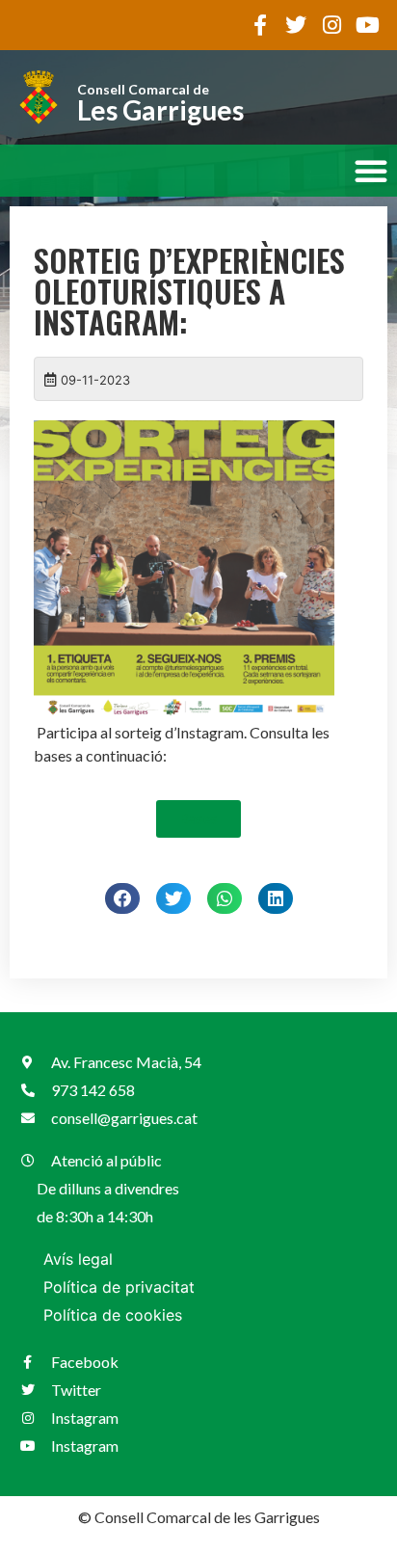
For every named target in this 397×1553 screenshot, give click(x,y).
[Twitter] (295, 25)
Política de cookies (112, 1315)
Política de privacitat (119, 1287)
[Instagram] (331, 25)
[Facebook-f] (260, 25)
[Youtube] (367, 25)
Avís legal (78, 1259)
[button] (371, 171)
